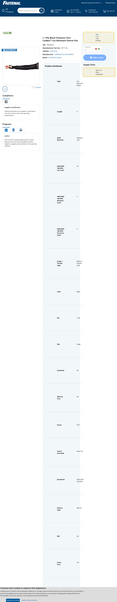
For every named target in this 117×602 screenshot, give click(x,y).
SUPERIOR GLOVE (54, 57)
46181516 (53, 51)
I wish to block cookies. (29, 600)
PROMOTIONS (110, 3)
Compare (38, 87)
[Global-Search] (41, 10)
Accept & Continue (13, 600)
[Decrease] (96, 48)
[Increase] (98, 48)
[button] (91, 3)
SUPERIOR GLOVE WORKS (64, 54)
